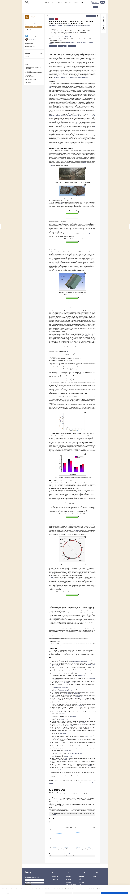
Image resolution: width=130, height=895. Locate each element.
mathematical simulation (75, 77)
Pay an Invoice (55, 876)
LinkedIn (94, 874)
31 (76, 115)
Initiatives (76, 2)
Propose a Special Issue (34, 26)
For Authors (68, 874)
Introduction (28, 65)
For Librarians (68, 879)
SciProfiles (81, 881)
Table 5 (52, 577)
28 (73, 115)
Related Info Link (29, 43)
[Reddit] (62, 790)
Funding (27, 78)
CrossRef (82, 661)
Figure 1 (85, 162)
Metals (31, 11)
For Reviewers (68, 876)
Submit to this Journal (34, 20)
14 (56, 115)
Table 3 (74, 265)
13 (93, 115)
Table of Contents (29, 62)
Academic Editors (29, 33)
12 (53, 115)
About (82, 2)
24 (68, 115)
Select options (29, 880)
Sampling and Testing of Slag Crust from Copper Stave (33, 68)
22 (65, 115)
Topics (52, 2)
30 (75, 115)
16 (58, 115)
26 (70, 115)
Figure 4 (66, 409)
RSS (97, 866)
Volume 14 (36, 11)
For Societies (68, 882)
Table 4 (77, 510)
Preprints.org (81, 878)
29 (74, 115)
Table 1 (61, 203)
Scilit (86, 661)
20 (63, 115)
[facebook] (57, 790)
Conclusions (28, 75)
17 (59, 115)
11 (52, 115)
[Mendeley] (64, 790)
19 (62, 115)
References (28, 82)
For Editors (68, 878)
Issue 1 (40, 11)
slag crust (68, 77)
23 (67, 115)
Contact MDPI (55, 879)
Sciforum (81, 874)
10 (72, 91)
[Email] (50, 790)
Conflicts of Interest (29, 80)
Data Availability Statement (31, 79)
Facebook (94, 876)
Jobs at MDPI (54, 881)
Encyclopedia (81, 882)
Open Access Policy (56, 878)
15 (57, 115)
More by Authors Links (30, 46)
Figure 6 (77, 530)
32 (78, 115)
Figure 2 (51, 165)
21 (64, 115)
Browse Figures (62, 46)
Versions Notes (72, 46)
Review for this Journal (34, 23)
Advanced (101, 7)
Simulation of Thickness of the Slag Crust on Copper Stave (34, 70)
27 (72, 115)
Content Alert (102, 866)
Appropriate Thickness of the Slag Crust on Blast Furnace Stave (34, 73)
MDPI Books (81, 876)
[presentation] (70, 346)
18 (61, 115)
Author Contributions (30, 76)
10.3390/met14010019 (47, 11)
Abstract (27, 64)
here (55, 814)
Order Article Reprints (91, 16)
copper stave (62, 77)
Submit (102, 2)
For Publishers (68, 881)
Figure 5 (70, 442)
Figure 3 (54, 263)
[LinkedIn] (55, 790)
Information (59, 2)
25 (69, 115)
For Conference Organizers (71, 884)
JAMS (80, 884)
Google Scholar (76, 661)
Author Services (68, 2)
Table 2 (88, 233)
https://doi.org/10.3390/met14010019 (65, 36)
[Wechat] (59, 790)
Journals (47, 2)
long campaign (84, 77)
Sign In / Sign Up (95, 2)
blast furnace (56, 77)
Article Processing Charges (57, 874)
